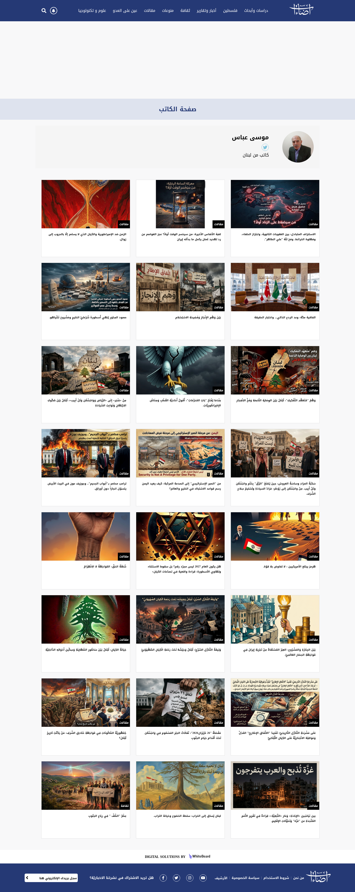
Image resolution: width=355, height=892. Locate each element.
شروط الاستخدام (276, 878)
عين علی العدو (125, 10)
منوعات (168, 10)
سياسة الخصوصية (245, 878)
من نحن (298, 878)
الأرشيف (221, 878)
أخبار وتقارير (206, 10)
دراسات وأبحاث (256, 10)
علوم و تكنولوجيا (92, 10)
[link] (163, 878)
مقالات (149, 10)
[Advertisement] (177, 60)
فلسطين (230, 10)
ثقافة (185, 10)
